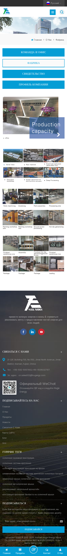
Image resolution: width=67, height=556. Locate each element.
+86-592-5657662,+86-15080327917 (31, 369)
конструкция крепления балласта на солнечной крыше (28, 494)
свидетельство (33, 74)
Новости (6, 422)
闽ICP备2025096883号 (43, 540)
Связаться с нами (11, 427)
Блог (58, 540)
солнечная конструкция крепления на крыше (23, 468)
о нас (49, 40)
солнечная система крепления (16, 463)
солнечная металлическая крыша (18, 484)
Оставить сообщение (33, 549)
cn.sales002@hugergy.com (32, 375)
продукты (7, 417)
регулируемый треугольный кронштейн (20, 489)
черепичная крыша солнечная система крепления (26, 479)
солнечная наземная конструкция (18, 458)
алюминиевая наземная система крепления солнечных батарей (32, 473)
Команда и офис (33, 52)
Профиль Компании (33, 84)
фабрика (60, 40)
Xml (4, 443)
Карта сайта (8, 432)
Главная (38, 40)
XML (40, 543)
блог (4, 438)
